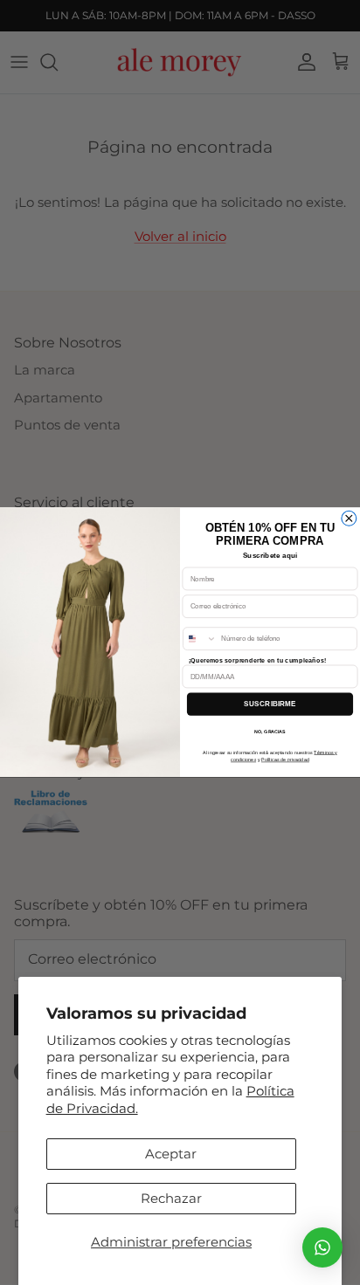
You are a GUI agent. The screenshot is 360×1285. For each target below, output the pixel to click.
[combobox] (200, 638)
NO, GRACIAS (269, 731)
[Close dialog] (349, 519)
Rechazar (171, 1198)
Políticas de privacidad (285, 760)
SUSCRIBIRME (270, 704)
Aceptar (171, 1153)
